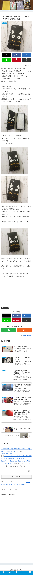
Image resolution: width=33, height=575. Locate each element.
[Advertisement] (16, 513)
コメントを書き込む (16, 476)
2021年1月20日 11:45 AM (7, 453)
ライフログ (6, 307)
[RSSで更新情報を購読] (24, 330)
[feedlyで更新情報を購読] (8, 330)
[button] (26, 60)
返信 (29, 471)
